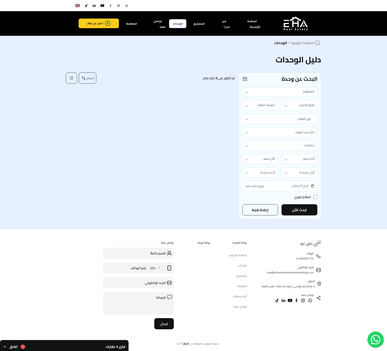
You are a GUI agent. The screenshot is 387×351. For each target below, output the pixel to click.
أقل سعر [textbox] (269, 158)
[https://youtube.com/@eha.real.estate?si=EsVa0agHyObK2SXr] (102, 5)
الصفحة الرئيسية (253, 24)
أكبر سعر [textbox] (308, 158)
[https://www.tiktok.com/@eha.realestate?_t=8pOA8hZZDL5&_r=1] (86, 5)
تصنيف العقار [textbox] (266, 104)
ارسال (164, 323)
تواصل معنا (159, 24)
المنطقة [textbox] (308, 91)
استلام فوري (302, 196)
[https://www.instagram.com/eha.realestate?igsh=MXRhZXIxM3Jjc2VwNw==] (118, 5)
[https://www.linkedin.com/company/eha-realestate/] (94, 5)
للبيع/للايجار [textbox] (306, 104)
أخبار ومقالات (239, 296)
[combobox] (279, 92)
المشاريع (199, 23)
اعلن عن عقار (95, 23)
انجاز (186, 343)
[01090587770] (126, 5)
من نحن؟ (226, 24)
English (70, 5)
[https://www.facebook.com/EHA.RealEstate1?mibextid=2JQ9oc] (110, 5)
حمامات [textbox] (309, 145)
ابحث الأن (299, 209)
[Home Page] (295, 30)
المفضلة (131, 23)
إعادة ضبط (260, 209)
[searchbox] (279, 132)
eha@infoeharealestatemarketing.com (248, 6)
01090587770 (303, 6)
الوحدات (178, 23)
